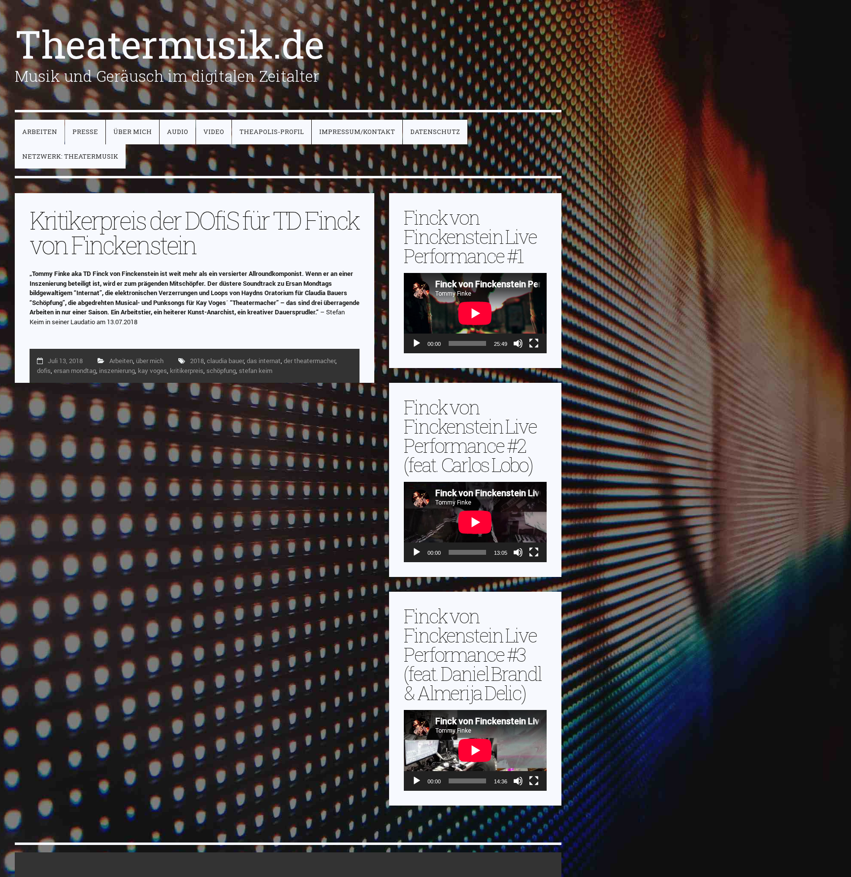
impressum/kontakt (357, 131)
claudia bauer (225, 360)
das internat (264, 360)
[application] (475, 313)
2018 (197, 360)
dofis (44, 370)
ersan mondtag (75, 370)
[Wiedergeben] (417, 343)
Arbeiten (121, 360)
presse (85, 131)
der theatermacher (309, 360)
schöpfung (221, 370)
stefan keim (255, 370)
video (213, 131)
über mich (132, 131)
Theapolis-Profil (271, 131)
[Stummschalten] (518, 343)
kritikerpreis (186, 370)
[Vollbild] (534, 343)
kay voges (152, 370)
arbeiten (39, 131)
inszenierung (117, 370)
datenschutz (435, 131)
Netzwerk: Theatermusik (70, 156)
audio (177, 131)
